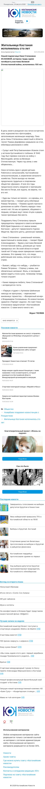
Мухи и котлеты (7, 605)
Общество (18, 52)
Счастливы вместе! (8, 635)
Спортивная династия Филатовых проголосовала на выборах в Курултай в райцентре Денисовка (27, 544)
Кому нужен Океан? (8, 647)
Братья (3, 662)
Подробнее (22, 459)
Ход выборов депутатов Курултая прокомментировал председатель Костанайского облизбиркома (25, 569)
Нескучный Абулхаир (9, 587)
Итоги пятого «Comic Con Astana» (15, 593)
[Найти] (32, 2)
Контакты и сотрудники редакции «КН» (21, 771)
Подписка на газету (34, 4)
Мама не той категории (10, 697)
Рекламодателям (11, 767)
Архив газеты (9, 757)
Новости (7, 753)
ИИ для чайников (7, 599)
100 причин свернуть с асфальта (14, 641)
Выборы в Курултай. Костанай (23, 529)
